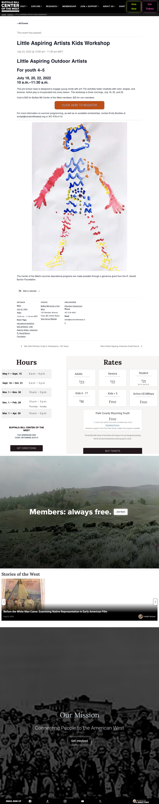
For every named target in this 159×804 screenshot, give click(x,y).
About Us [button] (108, 6)
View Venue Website (49, 319)
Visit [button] (23, 6)
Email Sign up (13, 801)
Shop (122, 6)
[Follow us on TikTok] (47, 801)
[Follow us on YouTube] (82, 801)
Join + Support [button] (89, 6)
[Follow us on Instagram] (65, 801)
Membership (69, 6)
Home (3, 15)
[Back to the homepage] (10, 6)
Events (10, 15)
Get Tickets (150, 6)
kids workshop (22, 326)
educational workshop (25, 323)
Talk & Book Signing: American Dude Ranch (120, 346)
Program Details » (113, 425)
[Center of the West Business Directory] (141, 801)
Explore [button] (35, 6)
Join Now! (120, 512)
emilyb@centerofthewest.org (31, 116)
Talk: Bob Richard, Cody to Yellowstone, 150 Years (45, 346)
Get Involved (79, 741)
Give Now (133, 6)
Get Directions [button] (26, 448)
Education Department (73, 306)
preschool (33, 330)
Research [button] (51, 6)
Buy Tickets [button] (112, 451)
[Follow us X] (100, 801)
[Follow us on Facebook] (30, 801)
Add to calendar (30, 291)
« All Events (22, 23)
